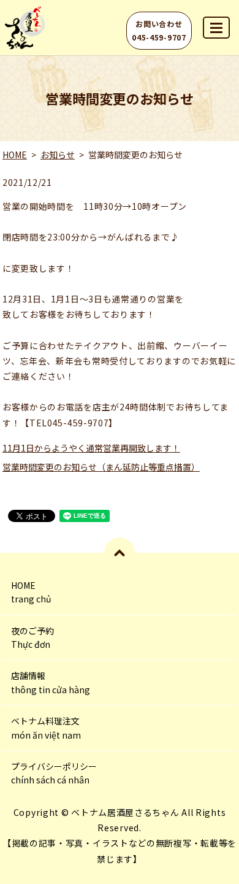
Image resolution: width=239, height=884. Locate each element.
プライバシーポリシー (54, 773)
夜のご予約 (32, 637)
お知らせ (57, 154)
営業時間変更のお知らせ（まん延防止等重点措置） (101, 467)
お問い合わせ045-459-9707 (159, 30)
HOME (14, 154)
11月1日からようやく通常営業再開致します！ (91, 448)
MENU (216, 28)
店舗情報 (50, 682)
